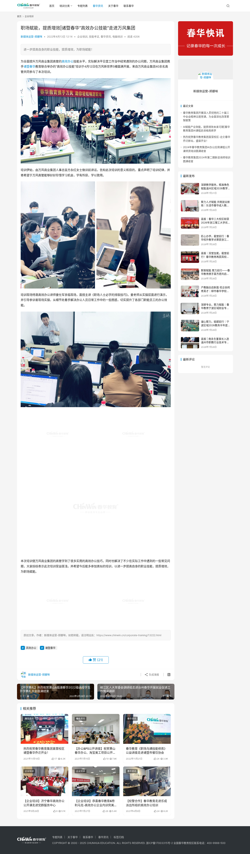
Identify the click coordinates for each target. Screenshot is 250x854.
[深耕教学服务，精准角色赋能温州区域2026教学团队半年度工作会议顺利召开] (190, 188)
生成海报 (153, 674)
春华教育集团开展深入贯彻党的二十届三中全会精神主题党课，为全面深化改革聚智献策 (206, 116)
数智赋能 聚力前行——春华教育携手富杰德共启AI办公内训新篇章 (215, 274)
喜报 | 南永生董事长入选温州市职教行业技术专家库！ (215, 342)
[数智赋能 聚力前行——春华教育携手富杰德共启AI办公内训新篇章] (190, 274)
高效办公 (67, 61)
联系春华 (129, 5)
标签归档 (119, 837)
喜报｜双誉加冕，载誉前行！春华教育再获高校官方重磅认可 (215, 257)
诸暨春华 (29, 66)
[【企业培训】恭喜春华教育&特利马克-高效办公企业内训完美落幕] (96, 781)
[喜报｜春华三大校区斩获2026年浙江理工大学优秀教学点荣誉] (190, 223)
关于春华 (113, 5)
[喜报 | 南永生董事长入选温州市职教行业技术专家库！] (190, 343)
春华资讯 (98, 5)
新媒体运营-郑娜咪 (31, 36)
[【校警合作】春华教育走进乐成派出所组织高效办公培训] (147, 781)
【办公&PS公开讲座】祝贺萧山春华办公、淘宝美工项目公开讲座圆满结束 (95, 751)
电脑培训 (117, 36)
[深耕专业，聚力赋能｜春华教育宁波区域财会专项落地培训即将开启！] (190, 308)
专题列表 (82, 5)
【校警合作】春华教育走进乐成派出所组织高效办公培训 (146, 803)
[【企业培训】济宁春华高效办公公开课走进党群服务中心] (44, 781)
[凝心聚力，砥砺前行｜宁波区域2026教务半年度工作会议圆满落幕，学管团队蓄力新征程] (190, 325)
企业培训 (82, 36)
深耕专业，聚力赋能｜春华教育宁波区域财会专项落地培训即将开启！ (215, 308)
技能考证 (94, 36)
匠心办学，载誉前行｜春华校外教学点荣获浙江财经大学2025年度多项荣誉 (215, 240)
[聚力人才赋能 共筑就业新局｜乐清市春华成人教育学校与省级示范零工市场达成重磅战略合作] (190, 206)
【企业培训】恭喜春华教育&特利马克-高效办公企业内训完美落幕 (95, 803)
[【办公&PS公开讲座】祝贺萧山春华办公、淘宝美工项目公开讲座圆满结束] (96, 729)
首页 (51, 5)
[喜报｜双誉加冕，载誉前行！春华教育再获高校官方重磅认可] (190, 257)
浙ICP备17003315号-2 (159, 842)
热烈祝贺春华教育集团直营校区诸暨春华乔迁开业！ (43, 750)
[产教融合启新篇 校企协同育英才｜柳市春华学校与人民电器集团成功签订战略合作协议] (190, 291)
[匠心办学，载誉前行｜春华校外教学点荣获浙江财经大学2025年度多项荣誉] (190, 240)
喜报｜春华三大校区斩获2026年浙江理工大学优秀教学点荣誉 (215, 222)
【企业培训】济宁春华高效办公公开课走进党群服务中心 (43, 803)
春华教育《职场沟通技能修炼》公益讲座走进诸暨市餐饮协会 (146, 750)
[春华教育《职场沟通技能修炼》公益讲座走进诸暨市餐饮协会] (147, 729)
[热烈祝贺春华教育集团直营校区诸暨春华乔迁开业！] (44, 729)
